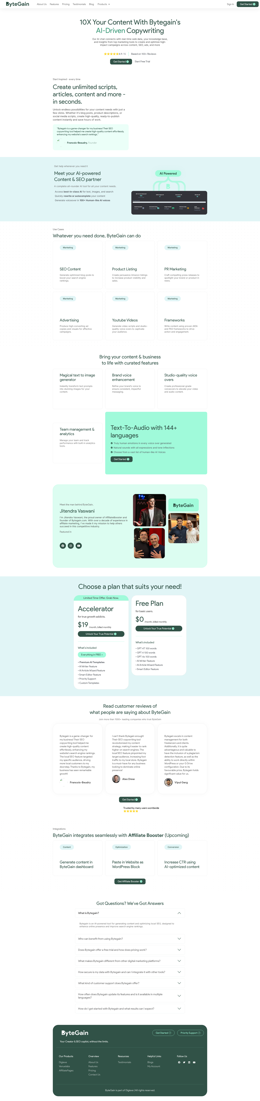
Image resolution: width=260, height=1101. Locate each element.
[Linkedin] (189, 1062)
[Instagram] (71, 546)
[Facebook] (63, 546)
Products (102, 4)
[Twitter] (184, 1062)
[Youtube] (79, 546)
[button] (92, 655)
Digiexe (130, 1090)
